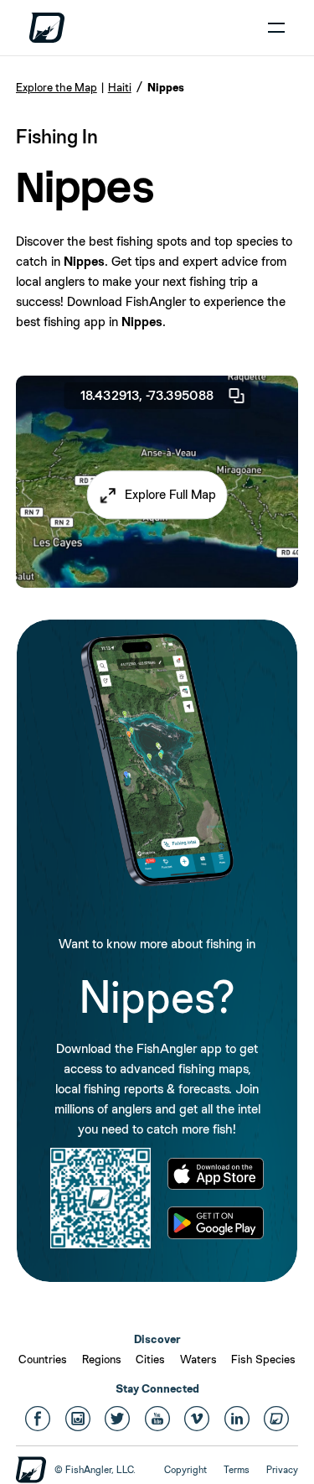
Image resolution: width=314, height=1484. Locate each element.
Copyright (185, 1469)
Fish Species (263, 1359)
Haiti (119, 87)
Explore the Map (56, 87)
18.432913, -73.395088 (147, 395)
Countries (42, 1359)
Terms (237, 1469)
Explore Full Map (170, 494)
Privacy (282, 1469)
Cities (150, 1359)
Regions (101, 1359)
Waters (198, 1359)
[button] (157, 494)
